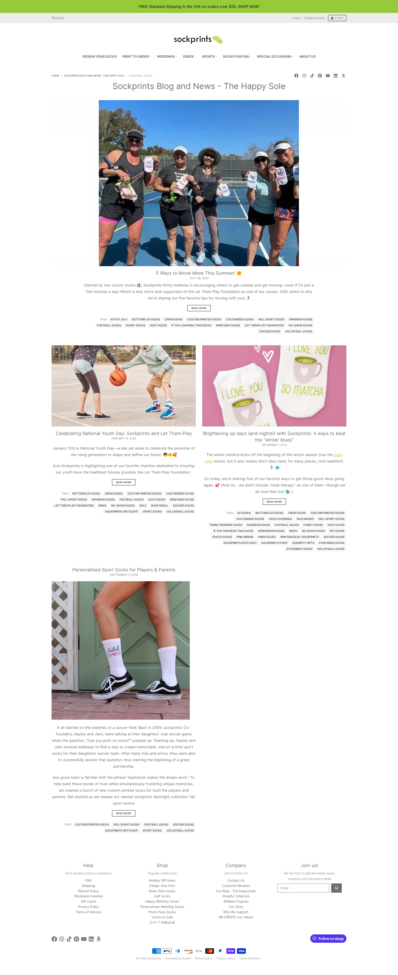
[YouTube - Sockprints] (328, 76)
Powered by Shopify (178, 958)
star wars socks (332, 543)
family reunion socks (226, 525)
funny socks (135, 325)
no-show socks (300, 325)
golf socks (158, 325)
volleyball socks (298, 331)
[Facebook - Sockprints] (296, 76)
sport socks (152, 511)
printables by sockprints (299, 537)
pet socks (337, 531)
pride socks (267, 537)
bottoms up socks (146, 319)
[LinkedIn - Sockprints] (336, 76)
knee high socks (228, 325)
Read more (199, 308)
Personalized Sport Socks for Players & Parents (123, 569)
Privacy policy (226, 958)
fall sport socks (271, 319)
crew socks (173, 319)
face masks (305, 519)
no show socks (313, 531)
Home (55, 75)
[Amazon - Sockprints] (343, 76)
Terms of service (249, 958)
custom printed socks (204, 319)
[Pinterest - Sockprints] (320, 76)
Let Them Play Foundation (264, 325)
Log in (296, 18)
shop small (159, 505)
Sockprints (154, 958)
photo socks (222, 537)
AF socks (244, 513)
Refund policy (204, 958)
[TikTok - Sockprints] (312, 76)
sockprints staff (274, 543)
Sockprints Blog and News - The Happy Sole (94, 75)
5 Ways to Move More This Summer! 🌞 (199, 273)
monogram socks (271, 531)
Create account (314, 18)
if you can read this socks (191, 325)
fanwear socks (300, 319)
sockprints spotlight (121, 511)
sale (142, 505)
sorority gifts (303, 543)
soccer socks (269, 331)
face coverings (280, 519)
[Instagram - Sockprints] (304, 76)
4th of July (119, 319)
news (102, 505)
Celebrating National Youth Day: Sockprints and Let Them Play (124, 433)
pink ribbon (245, 537)
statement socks (299, 549)
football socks (109, 325)
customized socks (240, 319)
